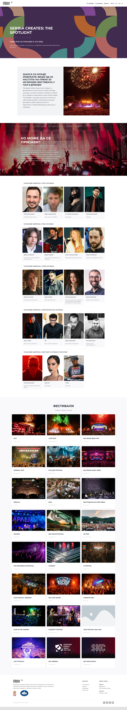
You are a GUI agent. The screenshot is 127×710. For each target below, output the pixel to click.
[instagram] (110, 703)
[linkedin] (107, 703)
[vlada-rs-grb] (14, 691)
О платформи (85, 684)
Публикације (85, 688)
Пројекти (84, 686)
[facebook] (104, 703)
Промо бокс (85, 690)
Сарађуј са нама (103, 693)
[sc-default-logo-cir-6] (7, 2)
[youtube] (113, 703)
